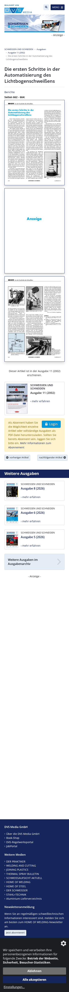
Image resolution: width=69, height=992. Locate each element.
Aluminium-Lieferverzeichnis (24, 898)
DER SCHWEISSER (17, 890)
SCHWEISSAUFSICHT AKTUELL (24, 878)
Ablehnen (34, 971)
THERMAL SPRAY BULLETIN (22, 874)
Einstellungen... (14, 987)
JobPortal (11, 846)
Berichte (9, 92)
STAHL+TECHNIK (16, 894)
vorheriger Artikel (18, 457)
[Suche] (46, 7)
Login (53, 424)
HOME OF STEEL (16, 886)
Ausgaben (41, 49)
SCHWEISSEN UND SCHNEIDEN (18, 49)
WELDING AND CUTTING (21, 865)
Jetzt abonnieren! (15, 932)
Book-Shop (12, 838)
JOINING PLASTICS (17, 869)
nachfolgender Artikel (51, 457)
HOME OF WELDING (18, 882)
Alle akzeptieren (34, 980)
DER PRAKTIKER (15, 861)
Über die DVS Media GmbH (22, 834)
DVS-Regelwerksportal (19, 842)
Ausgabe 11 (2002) (16, 52)
